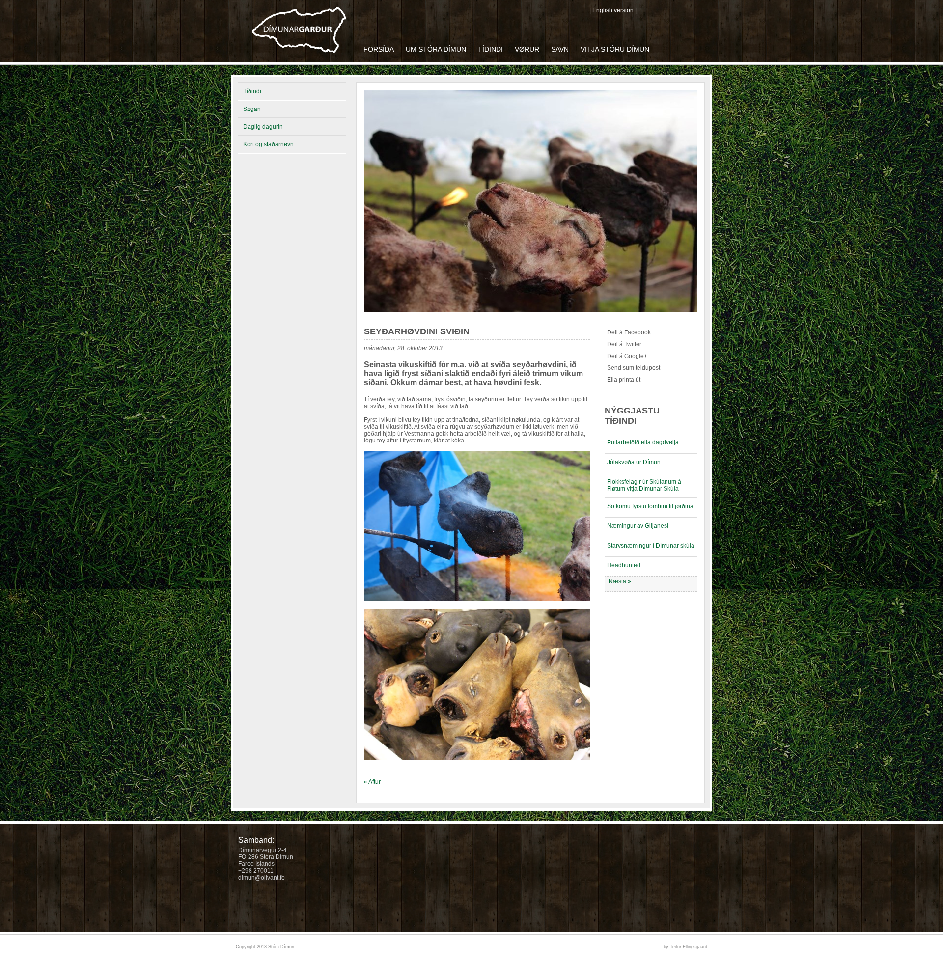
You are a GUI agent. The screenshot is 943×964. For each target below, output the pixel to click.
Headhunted (623, 565)
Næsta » (620, 581)
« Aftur (372, 781)
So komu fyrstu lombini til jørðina (650, 506)
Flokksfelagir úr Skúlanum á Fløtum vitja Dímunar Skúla (644, 485)
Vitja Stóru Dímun (615, 49)
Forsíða (378, 49)
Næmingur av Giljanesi (637, 526)
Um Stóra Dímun (436, 49)
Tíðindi (490, 49)
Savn (560, 49)
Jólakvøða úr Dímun (634, 462)
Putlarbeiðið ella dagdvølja (643, 442)
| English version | (613, 10)
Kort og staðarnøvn (268, 144)
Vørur (527, 49)
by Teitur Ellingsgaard (685, 946)
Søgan (252, 109)
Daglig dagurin (263, 126)
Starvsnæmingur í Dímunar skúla (650, 545)
